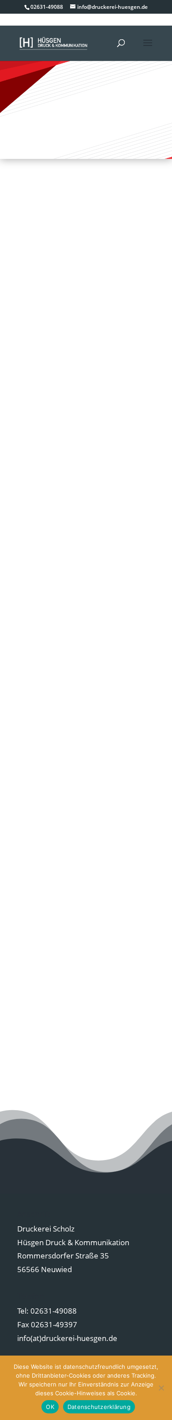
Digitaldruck (86, 487)
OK (50, 1406)
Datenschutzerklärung (99, 1406)
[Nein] (161, 1387)
